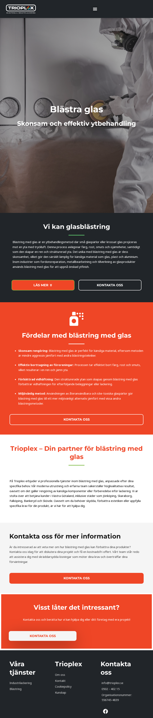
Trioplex (68, 664)
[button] (95, 9)
